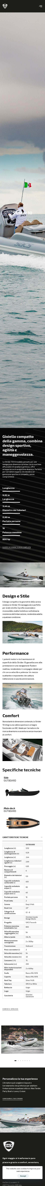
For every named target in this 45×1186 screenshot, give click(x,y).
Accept (23, 1176)
